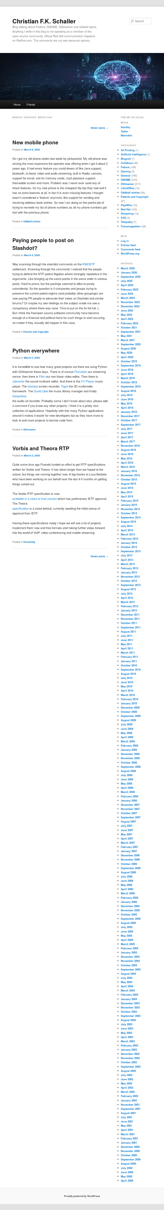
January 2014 (129, 543)
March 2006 (128, 893)
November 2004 (130, 961)
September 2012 (131, 585)
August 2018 (128, 391)
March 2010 (128, 695)
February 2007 (129, 847)
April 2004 (127, 986)
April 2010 (127, 690)
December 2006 (130, 855)
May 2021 (126, 336)
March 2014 (128, 534)
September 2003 (131, 1016)
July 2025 (126, 281)
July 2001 (126, 1117)
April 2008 (127, 788)
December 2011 (130, 614)
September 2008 (131, 767)
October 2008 (129, 762)
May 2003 (126, 1033)
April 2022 (127, 319)
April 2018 (127, 407)
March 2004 (128, 990)
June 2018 (127, 399)
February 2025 (129, 289)
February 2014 (129, 538)
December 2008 (130, 754)
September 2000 (131, 1159)
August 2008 (128, 771)
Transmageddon (131, 226)
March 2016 (128, 467)
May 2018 (126, 403)
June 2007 (127, 830)
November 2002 (130, 1058)
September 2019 (131, 365)
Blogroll (126, 159)
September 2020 (131, 344)
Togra (64, 386)
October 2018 (129, 382)
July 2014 (126, 526)
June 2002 (127, 1079)
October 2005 (129, 914)
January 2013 (129, 572)
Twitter (124, 131)
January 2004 (129, 999)
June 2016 (127, 454)
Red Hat (125, 209)
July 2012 (126, 593)
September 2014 (131, 517)
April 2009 (127, 737)
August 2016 (128, 450)
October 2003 (129, 1011)
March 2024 (128, 298)
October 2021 (129, 327)
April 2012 (127, 598)
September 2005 (131, 918)
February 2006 (129, 898)
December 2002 (130, 1054)
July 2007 (126, 826)
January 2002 (129, 1100)
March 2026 (128, 268)
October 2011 (129, 623)
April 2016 (127, 462)
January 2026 (129, 272)
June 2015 (127, 488)
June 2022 (127, 310)
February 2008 (129, 796)
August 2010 (128, 674)
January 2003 (129, 1049)
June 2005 (127, 931)
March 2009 (128, 741)
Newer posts (99, 128)
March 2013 (128, 564)
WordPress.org (130, 253)
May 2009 (126, 733)
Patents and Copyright (36, 331)
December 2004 (130, 956)
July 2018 (126, 395)
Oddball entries (31, 221)
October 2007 (129, 813)
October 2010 (129, 665)
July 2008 (126, 775)
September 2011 (131, 627)
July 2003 (126, 1024)
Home (17, 104)
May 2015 (126, 492)
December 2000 (130, 1147)
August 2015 (128, 483)
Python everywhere (35, 350)
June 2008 (127, 779)
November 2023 (130, 302)
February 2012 (129, 606)
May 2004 (126, 982)
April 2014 (127, 530)
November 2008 (130, 758)
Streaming (29, 542)
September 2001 (131, 1109)
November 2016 (130, 445)
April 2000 (127, 1180)
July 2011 (126, 636)
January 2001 (129, 1142)
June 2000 (127, 1172)
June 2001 (127, 1121)
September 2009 (131, 716)
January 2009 (129, 750)
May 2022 (126, 314)
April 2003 (127, 1037)
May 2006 (126, 885)
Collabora (127, 163)
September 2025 (131, 277)
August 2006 (128, 872)
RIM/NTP (88, 264)
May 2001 (126, 1125)
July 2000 (126, 1168)
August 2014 (128, 521)
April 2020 (127, 357)
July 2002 (126, 1075)
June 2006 (127, 881)
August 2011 (128, 631)
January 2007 (129, 851)
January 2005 (129, 952)
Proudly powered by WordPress (82, 1196)
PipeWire (126, 205)
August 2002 (128, 1071)
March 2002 (128, 1092)
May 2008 (126, 783)
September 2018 (131, 386)
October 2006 (129, 864)
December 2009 (130, 707)
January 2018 (129, 412)
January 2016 (129, 471)
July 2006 (126, 876)
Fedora (125, 167)
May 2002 (126, 1083)
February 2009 (129, 745)
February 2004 (129, 994)
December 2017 (130, 416)
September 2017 (131, 424)
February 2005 (129, 948)
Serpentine (19, 396)
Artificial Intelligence (133, 154)
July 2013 (126, 555)
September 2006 (131, 868)
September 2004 (131, 969)
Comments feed (130, 249)
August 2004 (128, 973)
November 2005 (130, 910)
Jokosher (18, 381)
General (125, 175)
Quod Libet (41, 391)
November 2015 (130, 475)
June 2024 (127, 294)
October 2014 (129, 513)
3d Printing (128, 150)
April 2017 (127, 437)
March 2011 (128, 652)
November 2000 (130, 1151)
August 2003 (128, 1020)
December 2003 (130, 1003)
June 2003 (127, 1028)
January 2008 (129, 800)
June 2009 (127, 729)
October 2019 (129, 361)
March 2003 (128, 1041)
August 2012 (128, 589)
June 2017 (127, 433)
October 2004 (129, 965)
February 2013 (129, 568)
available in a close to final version (34, 498)
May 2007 (126, 834)
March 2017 (128, 441)
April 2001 (127, 1130)
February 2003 (129, 1045)
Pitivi (42, 376)
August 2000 (128, 1163)
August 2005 (128, 923)
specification (20, 508)
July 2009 (126, 724)
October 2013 (129, 547)
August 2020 (128, 348)
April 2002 (127, 1087)
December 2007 (130, 805)
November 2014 (130, 509)
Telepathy (127, 222)
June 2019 (127, 369)
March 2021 (128, 340)
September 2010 (131, 669)
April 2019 (127, 374)
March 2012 (128, 602)
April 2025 (127, 285)
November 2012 (130, 576)
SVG (123, 218)
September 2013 (131, 551)
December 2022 (130, 306)
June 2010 (127, 682)
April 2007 (127, 838)
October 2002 (129, 1062)
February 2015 (129, 500)
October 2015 (129, 479)
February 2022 (129, 323)
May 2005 (126, 935)
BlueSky (125, 127)
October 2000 (129, 1155)
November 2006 (130, 859)
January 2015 (129, 505)
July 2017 (126, 429)
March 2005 (128, 944)
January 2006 (129, 902)
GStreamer (29, 429)
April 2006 (127, 889)
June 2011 (127, 640)
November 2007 (130, 809)
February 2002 (129, 1096)
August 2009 (128, 720)
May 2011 (126, 644)
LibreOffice (127, 188)
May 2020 (126, 352)
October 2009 (129, 712)
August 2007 (128, 821)
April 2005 (127, 940)
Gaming (126, 171)
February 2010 (129, 699)
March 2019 (128, 378)
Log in (125, 241)
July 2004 (126, 978)
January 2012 (129, 610)
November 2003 (130, 1007)
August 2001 (128, 1113)
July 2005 (126, 927)
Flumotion (80, 371)
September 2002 (131, 1066)
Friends (31, 104)
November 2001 (130, 1104)
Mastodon (126, 135)
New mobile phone (35, 142)
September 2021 (131, 331)
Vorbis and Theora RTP (40, 448)
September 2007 (131, 817)
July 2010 (126, 678)
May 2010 (126, 686)
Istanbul (33, 386)
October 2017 (129, 420)
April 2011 (127, 648)
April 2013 (127, 560)
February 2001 (129, 1138)
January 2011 (129, 661)
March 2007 (128, 843)
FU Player (87, 381)
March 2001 (128, 1134)
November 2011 (130, 619)
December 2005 (130, 906)
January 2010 (129, 703)
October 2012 (129, 581)
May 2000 (126, 1176)
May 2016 (126, 458)
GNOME (126, 180)
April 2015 (127, 496)
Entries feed (128, 245)
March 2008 (128, 792)
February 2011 (129, 657)
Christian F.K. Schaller (44, 21)
